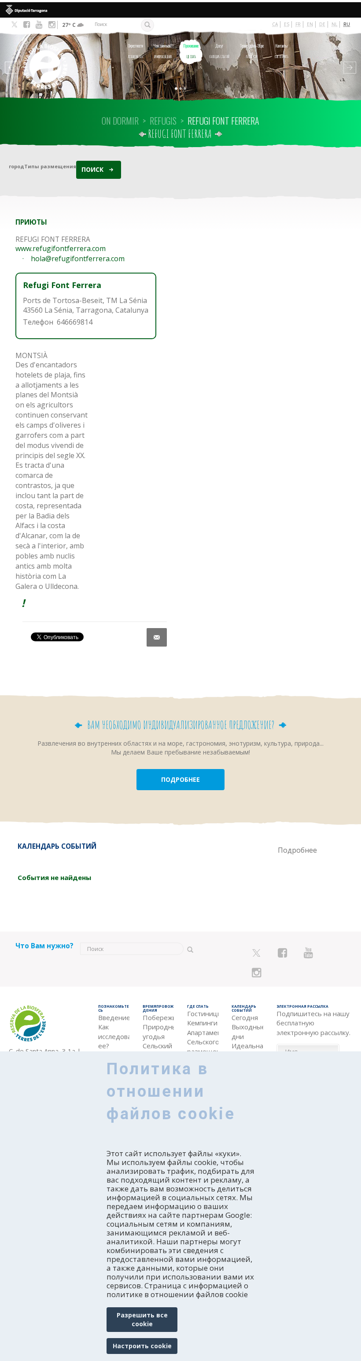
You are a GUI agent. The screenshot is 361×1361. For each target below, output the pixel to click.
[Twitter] (14, 25)
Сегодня (245, 1017)
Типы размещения (50, 166)
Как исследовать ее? (113, 1036)
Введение (113, 1017)
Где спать (191, 50)
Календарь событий (219, 50)
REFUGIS (163, 120)
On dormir (120, 120)
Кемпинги (202, 1022)
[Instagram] (51, 25)
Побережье (158, 1017)
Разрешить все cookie (142, 1319)
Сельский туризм (157, 1050)
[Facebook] (26, 25)
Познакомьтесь (135, 50)
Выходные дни (247, 1031)
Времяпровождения (163, 50)
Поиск (92, 169)
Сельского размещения (202, 1046)
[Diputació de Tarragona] (180, 10)
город (16, 166)
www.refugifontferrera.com (60, 248)
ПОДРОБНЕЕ (180, 779)
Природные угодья (158, 1031)
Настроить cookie (142, 1346)
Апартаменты (202, 1032)
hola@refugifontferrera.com (78, 258)
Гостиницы (202, 1013)
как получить (281, 50)
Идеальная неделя (247, 1050)
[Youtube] (38, 25)
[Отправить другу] (157, 637)
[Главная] (42, 54)
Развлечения (252, 50)
